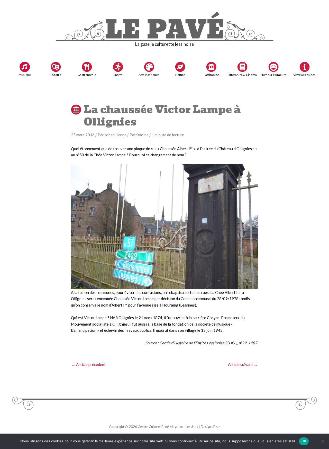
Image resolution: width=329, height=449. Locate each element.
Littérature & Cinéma (242, 75)
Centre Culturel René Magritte (160, 427)
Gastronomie (87, 75)
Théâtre (55, 75)
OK (303, 441)
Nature (180, 75)
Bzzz (216, 427)
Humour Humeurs (273, 75)
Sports (118, 75)
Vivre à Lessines (304, 75)
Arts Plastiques (149, 75)
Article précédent (88, 364)
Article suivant (243, 364)
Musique (25, 75)
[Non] (322, 441)
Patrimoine (211, 75)
